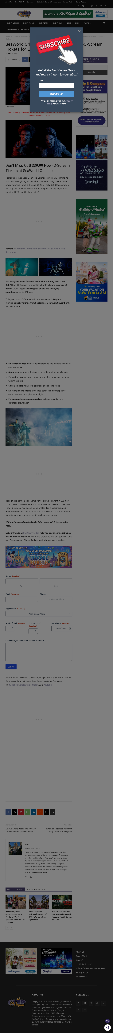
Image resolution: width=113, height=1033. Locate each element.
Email (41, 80)
